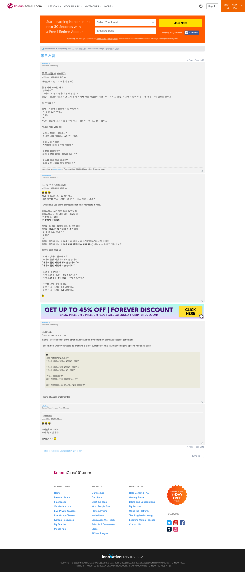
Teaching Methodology (141, 515)
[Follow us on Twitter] (169, 522)
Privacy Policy (113, 39)
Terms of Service (156, 566)
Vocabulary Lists (62, 506)
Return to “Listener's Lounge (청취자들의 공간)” (62, 451)
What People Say (101, 506)
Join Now (180, 23)
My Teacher (92, 6)
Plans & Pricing (100, 511)
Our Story (97, 497)
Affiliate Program (100, 533)
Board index (49, 49)
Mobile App (60, 529)
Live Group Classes (64, 515)
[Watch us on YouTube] (175, 522)
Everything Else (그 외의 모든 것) (72, 49)
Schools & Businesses (103, 524)
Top (202, 171)
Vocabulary (71, 6)
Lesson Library (62, 497)
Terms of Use (101, 39)
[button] (201, 6)
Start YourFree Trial (231, 6)
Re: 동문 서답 (49, 184)
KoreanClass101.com (143, 563)
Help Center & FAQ (139, 493)
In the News (98, 515)
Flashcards (60, 501)
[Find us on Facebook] (182, 522)
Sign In (212, 6)
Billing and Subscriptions (142, 501)
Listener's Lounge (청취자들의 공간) (103, 49)
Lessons (53, 6)
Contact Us (135, 524)
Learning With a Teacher (142, 519)
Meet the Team (100, 501)
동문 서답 (48, 55)
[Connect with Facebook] (192, 32)
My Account (135, 506)
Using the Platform (139, 511)
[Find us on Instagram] (175, 529)
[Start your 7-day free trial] (177, 495)
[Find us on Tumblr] (169, 529)
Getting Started (137, 497)
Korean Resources (64, 519)
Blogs (95, 529)
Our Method (98, 493)
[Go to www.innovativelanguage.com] (122, 556)
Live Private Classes (65, 511)
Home (57, 493)
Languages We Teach (103, 519)
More (107, 6)
